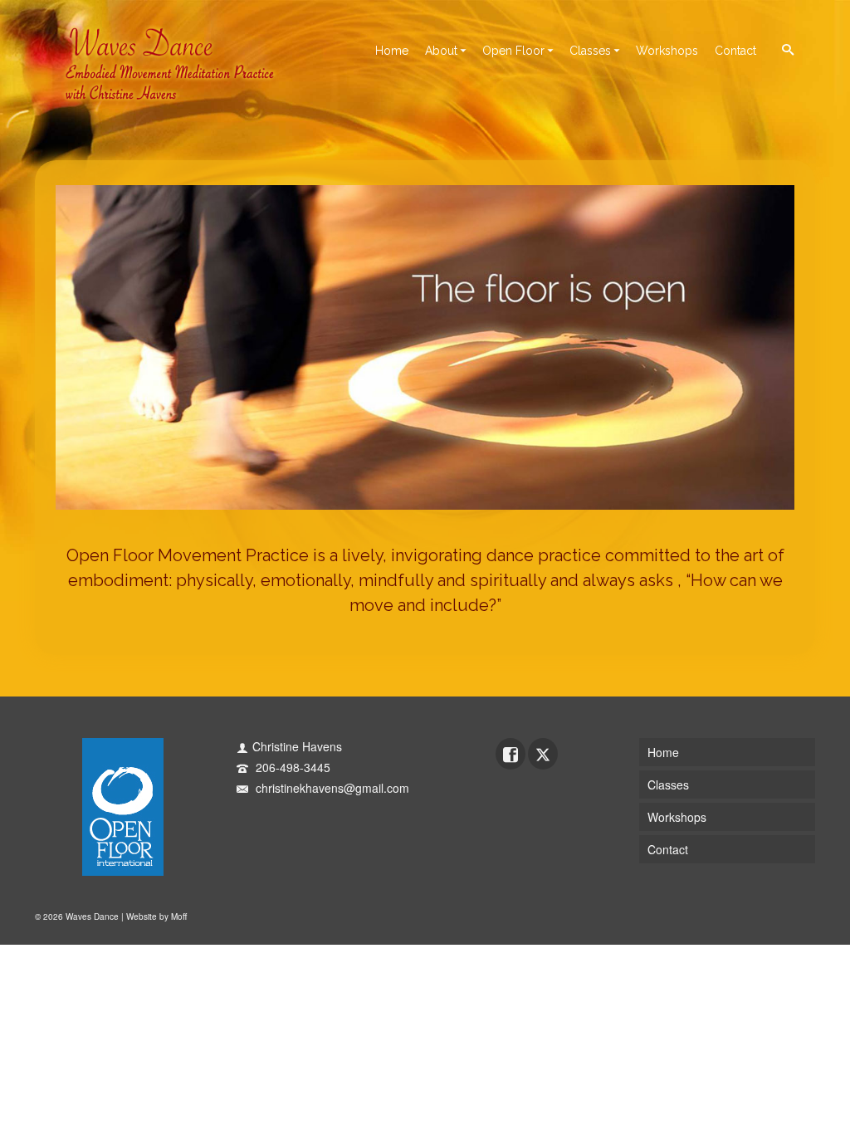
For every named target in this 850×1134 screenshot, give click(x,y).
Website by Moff (156, 916)
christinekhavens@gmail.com (330, 788)
